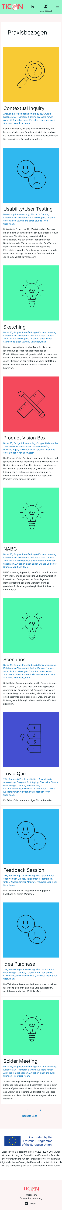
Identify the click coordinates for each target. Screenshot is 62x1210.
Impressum (31, 1195)
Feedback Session (23, 870)
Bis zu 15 (37, 113)
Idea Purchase (19, 964)
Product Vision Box (24, 438)
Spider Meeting (20, 1061)
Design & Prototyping (24, 443)
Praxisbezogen (20, 120)
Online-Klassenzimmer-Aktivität (32, 446)
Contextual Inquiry (24, 108)
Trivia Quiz (15, 773)
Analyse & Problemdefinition (17, 113)
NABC (10, 549)
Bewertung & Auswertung (16, 214)
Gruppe (47, 113)
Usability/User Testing (28, 209)
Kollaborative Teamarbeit (16, 117)
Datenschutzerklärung (31, 1198)
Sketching (14, 327)
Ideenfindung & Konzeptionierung (39, 332)
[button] (57, 7)
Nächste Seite (31, 1115)
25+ (5, 779)
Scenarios (14, 659)
